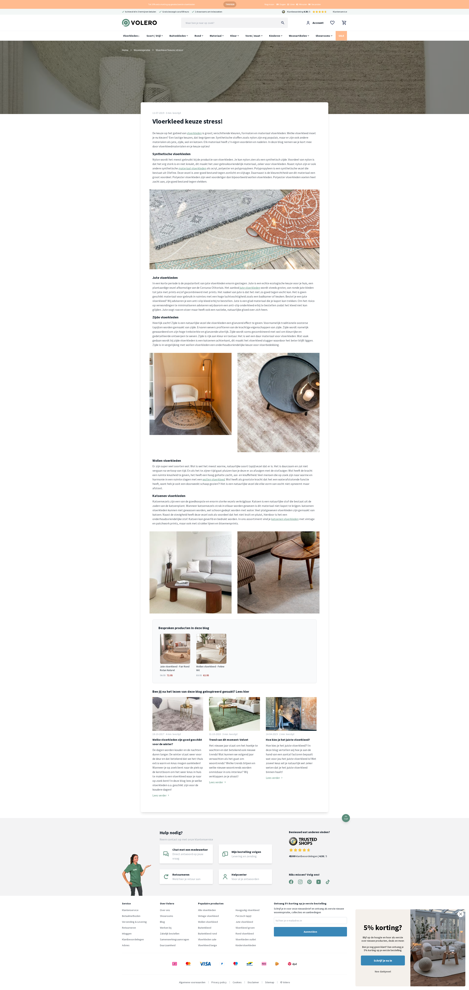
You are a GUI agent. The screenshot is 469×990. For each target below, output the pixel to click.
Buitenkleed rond (207, 933)
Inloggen (127, 933)
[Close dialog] (460, 914)
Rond (198, 35)
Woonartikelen (298, 35)
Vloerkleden (130, 35)
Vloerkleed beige (207, 945)
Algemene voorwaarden (192, 982)
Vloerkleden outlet (246, 939)
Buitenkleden (177, 35)
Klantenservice (340, 11)
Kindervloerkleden (246, 945)
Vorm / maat (252, 35)
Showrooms (323, 35)
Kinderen (274, 35)
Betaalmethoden (131, 916)
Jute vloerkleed (244, 921)
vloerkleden (194, 133)
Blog (162, 921)
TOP (346, 819)
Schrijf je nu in (383, 960)
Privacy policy (219, 982)
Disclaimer (253, 982)
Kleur (233, 35)
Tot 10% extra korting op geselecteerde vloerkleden (171, 4)
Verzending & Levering (134, 921)
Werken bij (165, 927)
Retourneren (129, 927)
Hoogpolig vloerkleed (247, 910)
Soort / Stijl (154, 35)
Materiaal (215, 35)
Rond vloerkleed (245, 933)
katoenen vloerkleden (285, 519)
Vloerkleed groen (245, 927)
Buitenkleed (204, 927)
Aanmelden (310, 931)
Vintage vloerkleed (208, 916)
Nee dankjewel (383, 971)
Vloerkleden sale (207, 939)
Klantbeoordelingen (133, 939)
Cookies (237, 982)
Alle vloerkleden (207, 910)
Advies (126, 945)
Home (125, 50)
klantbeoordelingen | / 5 (308, 856)
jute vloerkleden (249, 287)
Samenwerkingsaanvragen (174, 939)
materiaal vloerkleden (192, 168)
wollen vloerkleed (213, 479)
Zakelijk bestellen (169, 933)
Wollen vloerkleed (208, 921)
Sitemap (269, 982)
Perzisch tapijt (243, 916)
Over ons (165, 910)
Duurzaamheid (168, 945)
